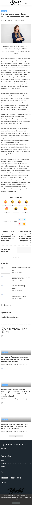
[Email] (24, 224)
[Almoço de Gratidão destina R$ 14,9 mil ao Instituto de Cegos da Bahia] (5, 279)
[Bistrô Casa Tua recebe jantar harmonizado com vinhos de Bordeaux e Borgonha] (5, 288)
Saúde (4, 11)
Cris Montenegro (8, 20)
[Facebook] (20, 219)
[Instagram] (5, 482)
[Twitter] (24, 219)
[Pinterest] (20, 224)
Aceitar (16, 503)
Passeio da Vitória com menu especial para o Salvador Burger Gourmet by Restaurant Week (21, 269)
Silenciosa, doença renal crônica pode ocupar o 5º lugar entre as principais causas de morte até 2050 (14, 426)
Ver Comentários (23, 250)
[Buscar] (29, 2)
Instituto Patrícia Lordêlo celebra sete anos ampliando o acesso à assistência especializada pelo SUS (15, 359)
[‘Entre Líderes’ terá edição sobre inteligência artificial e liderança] (5, 297)
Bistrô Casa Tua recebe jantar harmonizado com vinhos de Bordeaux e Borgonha (20, 287)
